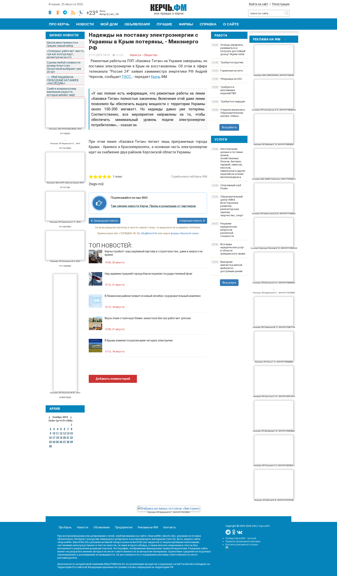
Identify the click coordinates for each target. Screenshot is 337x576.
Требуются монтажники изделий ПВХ (224, 90)
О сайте (231, 24)
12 (60, 433)
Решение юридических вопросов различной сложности (224, 230)
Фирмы (186, 24)
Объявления (137, 24)
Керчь (155, 77)
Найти (286, 13)
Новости (85, 24)
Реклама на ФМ (148, 527)
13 (64, 433)
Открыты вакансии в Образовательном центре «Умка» (228, 112)
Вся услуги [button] (229, 282)
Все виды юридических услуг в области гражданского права (228, 249)
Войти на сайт (258, 4)
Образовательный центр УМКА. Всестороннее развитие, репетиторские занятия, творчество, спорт (227, 206)
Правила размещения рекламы (243, 541)
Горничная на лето (227, 70)
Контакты (169, 527)
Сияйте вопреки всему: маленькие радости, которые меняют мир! (62, 91)
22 (71, 437)
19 (60, 437)
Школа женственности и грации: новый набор (62, 44)
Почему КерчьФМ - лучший (240, 538)
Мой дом (109, 24)
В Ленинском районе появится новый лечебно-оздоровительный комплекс (153, 295)
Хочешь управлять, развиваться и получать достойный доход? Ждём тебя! (228, 49)
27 (64, 441)
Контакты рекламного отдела (241, 544)
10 (53, 433)
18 (57, 437)
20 (64, 437)
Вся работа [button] (229, 127)
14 (68, 433)
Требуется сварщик (228, 101)
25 (57, 441)
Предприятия (123, 527)
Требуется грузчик (227, 62)
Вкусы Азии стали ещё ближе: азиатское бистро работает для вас (148, 318)
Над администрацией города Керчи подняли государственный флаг (148, 273)
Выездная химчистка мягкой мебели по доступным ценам (227, 266)
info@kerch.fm (149, 233)
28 (68, 441)
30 (50, 446)
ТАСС (126, 77)
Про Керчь (59, 24)
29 (71, 441)
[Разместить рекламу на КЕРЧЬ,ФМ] (285, 39)
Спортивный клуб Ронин (226, 187)
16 (50, 437)
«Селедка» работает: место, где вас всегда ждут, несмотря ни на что (65, 54)
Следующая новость (191, 220)
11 (57, 433)
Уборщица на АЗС (227, 78)
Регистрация (280, 4)
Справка (208, 24)
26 (60, 441)
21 (68, 437)
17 (53, 437)
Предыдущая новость (105, 220)
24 (53, 441)
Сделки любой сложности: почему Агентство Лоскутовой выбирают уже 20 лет (64, 67)
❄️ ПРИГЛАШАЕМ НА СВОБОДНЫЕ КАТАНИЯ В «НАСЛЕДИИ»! (62, 80)
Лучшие (164, 24)
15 (71, 433)
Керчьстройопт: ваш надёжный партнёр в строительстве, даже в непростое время (154, 253)
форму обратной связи (185, 233)
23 (50, 441)
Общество (150, 55)
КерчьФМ (264, 526)
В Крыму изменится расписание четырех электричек (139, 340)
